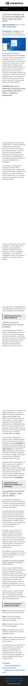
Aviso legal (8, 678)
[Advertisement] (14, 112)
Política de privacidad (11, 681)
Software (16, 31)
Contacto (20, 681)
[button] (24, 9)
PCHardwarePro (7, 31)
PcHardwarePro (11, 26)
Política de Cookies (18, 678)
